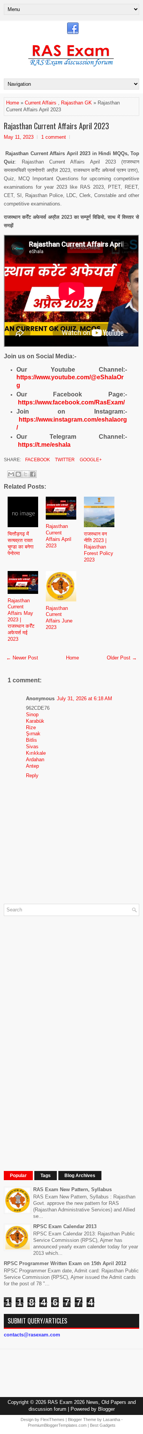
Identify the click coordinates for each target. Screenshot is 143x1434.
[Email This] (11, 474)
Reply (32, 775)
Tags (45, 1175)
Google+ (90, 459)
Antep (32, 766)
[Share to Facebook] (33, 474)
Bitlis (31, 740)
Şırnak (33, 733)
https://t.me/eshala (44, 444)
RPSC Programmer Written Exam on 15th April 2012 (65, 1263)
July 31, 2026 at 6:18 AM (84, 698)
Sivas (32, 746)
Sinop (32, 714)
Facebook (37, 459)
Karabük (35, 721)
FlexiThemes (52, 1419)
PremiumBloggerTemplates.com (57, 1425)
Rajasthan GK (76, 103)
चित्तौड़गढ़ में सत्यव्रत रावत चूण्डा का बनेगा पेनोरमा (21, 543)
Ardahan (35, 759)
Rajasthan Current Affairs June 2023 (59, 617)
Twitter (64, 459)
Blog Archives (79, 1175)
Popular (18, 1175)
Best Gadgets (103, 1425)
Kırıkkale (36, 753)
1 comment (53, 137)
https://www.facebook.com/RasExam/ (71, 402)
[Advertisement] (61, 1036)
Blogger (106, 1409)
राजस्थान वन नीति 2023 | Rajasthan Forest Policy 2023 (98, 547)
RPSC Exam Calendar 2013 (64, 1226)
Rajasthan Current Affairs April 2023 (56, 126)
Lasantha (111, 1419)
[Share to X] (25, 474)
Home (12, 103)
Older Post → (122, 658)
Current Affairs (40, 103)
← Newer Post (22, 658)
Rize (31, 727)
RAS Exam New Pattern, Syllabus (72, 1189)
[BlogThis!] (18, 474)
